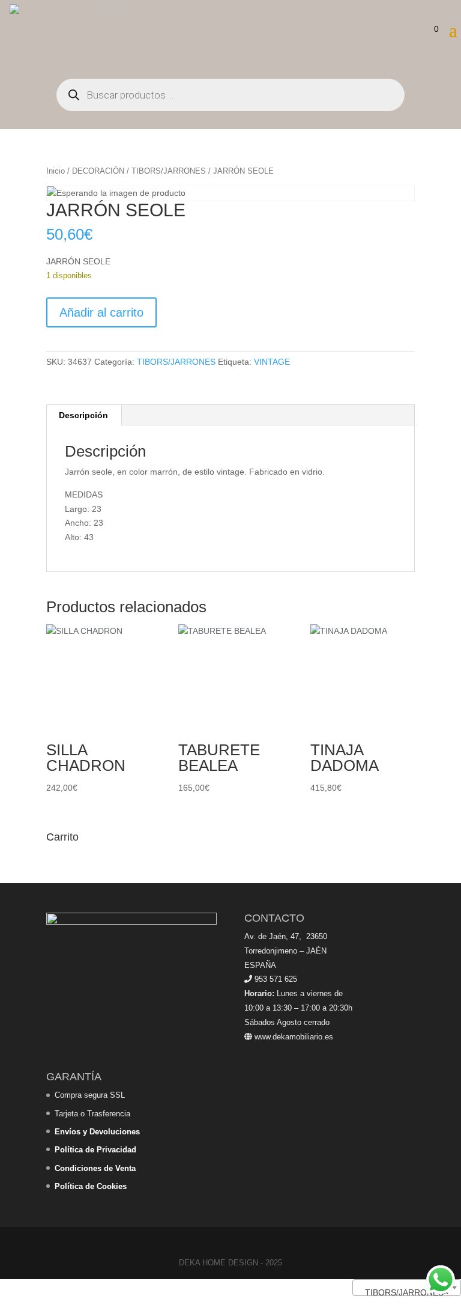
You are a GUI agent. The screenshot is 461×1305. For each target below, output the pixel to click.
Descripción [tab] (83, 415)
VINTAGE (272, 362)
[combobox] (406, 1287)
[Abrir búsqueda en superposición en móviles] (230, 95)
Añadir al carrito (101, 312)
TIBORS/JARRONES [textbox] (403, 1292)
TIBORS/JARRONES (168, 170)
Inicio (55, 170)
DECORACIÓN (98, 170)
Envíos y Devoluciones (97, 1131)
